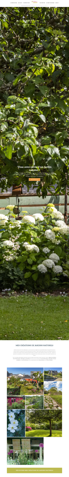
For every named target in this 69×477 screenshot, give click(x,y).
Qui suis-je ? (20, 2)
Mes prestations (26, 2)
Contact (57, 2)
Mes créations (42, 2)
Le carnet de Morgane (50, 2)
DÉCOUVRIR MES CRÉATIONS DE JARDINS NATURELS (34, 470)
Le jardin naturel (13, 2)
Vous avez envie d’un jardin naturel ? (34, 168)
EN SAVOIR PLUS (34, 179)
